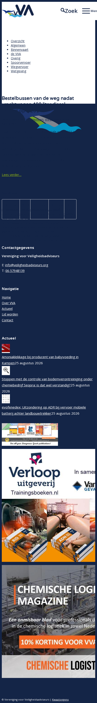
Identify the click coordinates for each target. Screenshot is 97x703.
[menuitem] (67, 11)
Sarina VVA (9, 124)
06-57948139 (15, 271)
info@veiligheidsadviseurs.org (26, 265)
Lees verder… (11, 175)
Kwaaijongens (60, 699)
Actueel (7, 308)
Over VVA (8, 303)
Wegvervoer (53, 119)
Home (6, 297)
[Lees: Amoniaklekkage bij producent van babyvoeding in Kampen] (6, 350)
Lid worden (10, 314)
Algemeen (37, 119)
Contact (7, 320)
